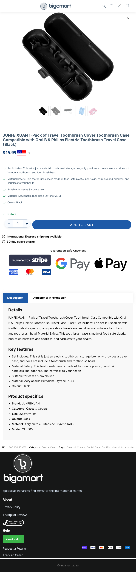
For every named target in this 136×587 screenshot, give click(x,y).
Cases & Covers (76, 447)
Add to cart (82, 224)
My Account (119, 5)
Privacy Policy (11, 507)
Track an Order (13, 555)
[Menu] (8, 6)
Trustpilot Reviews (15, 515)
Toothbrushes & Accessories (118, 447)
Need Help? (13, 539)
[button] (128, 18)
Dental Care (48, 447)
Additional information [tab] (49, 298)
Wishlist (111, 5)
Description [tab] (15, 298)
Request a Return (14, 548)
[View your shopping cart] (125, 4)
